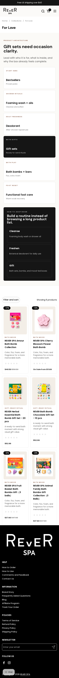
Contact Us (8, 578)
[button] (43, 11)
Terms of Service (10, 620)
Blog (4, 599)
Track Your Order (10, 607)
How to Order (9, 567)
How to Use (8, 571)
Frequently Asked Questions (16, 595)
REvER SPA (25, 674)
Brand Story (8, 592)
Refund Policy (9, 624)
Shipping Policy (9, 631)
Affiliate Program (10, 603)
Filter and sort (11, 299)
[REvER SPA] (10, 11)
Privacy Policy (9, 628)
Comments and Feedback (15, 574)
